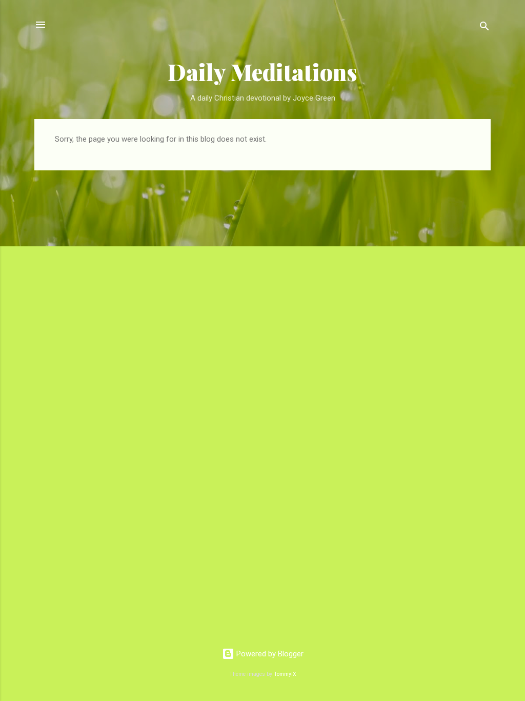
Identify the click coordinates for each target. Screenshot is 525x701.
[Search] (484, 28)
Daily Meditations (262, 71)
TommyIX (285, 674)
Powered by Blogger (269, 653)
